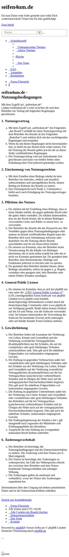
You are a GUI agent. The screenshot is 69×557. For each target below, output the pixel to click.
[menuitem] (30, 47)
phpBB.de (40, 530)
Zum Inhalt (7, 24)
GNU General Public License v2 (44, 292)
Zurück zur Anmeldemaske (16, 499)
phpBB (20, 527)
